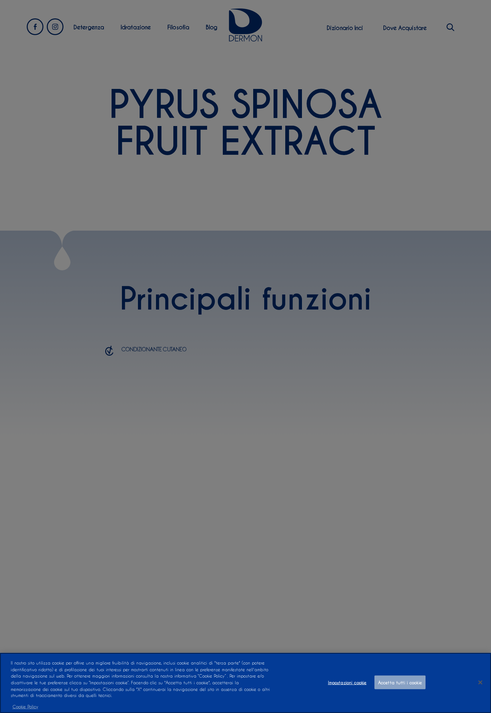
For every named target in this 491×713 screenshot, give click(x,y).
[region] (245, 683)
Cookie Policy (25, 706)
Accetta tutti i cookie (400, 682)
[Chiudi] (480, 682)
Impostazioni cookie (347, 682)
